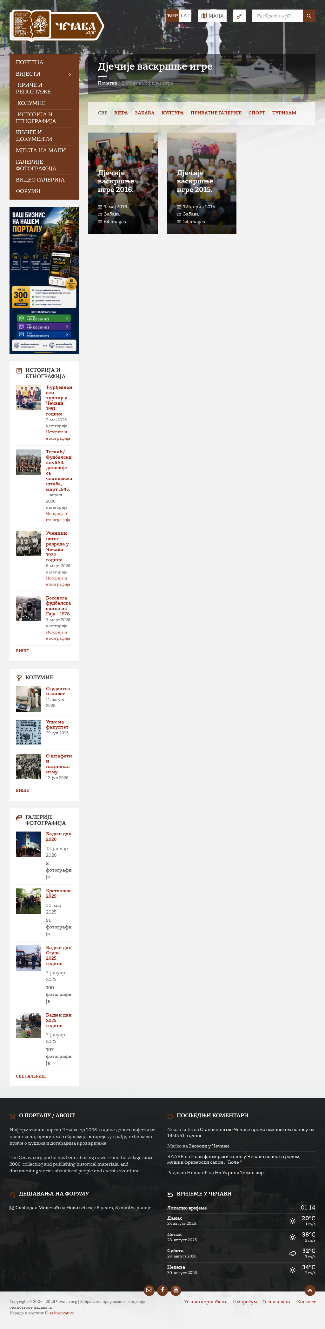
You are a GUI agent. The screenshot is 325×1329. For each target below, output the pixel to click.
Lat (185, 16)
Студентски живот (58, 691)
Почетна (107, 83)
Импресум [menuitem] (245, 1302)
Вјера (121, 113)
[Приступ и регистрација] (239, 16)
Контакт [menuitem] (306, 1302)
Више (22, 651)
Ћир (172, 16)
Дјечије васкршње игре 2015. (195, 182)
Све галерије (31, 1077)
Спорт (257, 113)
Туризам (284, 113)
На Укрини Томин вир (239, 1173)
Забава (145, 113)
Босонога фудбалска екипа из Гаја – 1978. (58, 606)
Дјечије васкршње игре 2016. (116, 182)
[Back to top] (310, 1290)
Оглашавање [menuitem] (277, 1302)
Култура (173, 113)
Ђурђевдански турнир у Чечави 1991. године (59, 400)
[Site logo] (57, 27)
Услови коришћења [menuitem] (206, 1302)
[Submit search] (309, 16)
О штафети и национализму (59, 764)
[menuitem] (44, 63)
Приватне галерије (216, 113)
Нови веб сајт (81, 1208)
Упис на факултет (57, 725)
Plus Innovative (59, 1313)
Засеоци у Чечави (209, 1146)
